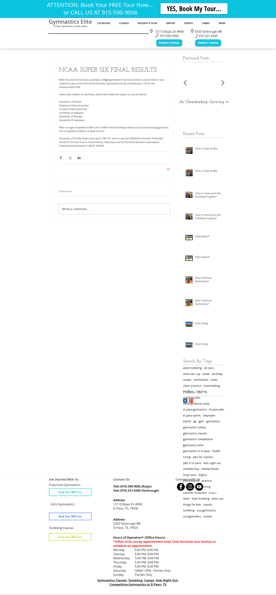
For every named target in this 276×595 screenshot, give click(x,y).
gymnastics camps (194, 427)
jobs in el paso (192, 463)
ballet (206, 374)
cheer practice (192, 386)
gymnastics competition (198, 439)
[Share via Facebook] (61, 158)
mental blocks (210, 469)
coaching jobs (191, 397)
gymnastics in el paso (196, 451)
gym (201, 421)
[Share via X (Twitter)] (70, 158)
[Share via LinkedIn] (79, 158)
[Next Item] (222, 83)
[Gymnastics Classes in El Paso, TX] (181, 487)
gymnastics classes (195, 433)
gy (195, 421)
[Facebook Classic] (185, 401)
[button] (104, 23)
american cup (191, 374)
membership (191, 469)
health (216, 451)
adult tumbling (192, 368)
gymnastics (213, 421)
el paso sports (192, 415)
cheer (214, 380)
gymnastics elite (193, 445)
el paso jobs (216, 409)
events (187, 421)
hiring (187, 457)
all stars (209, 368)
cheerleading (211, 386)
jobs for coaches (203, 457)
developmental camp (196, 403)
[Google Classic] (191, 401)
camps (187, 380)
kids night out (212, 463)
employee (209, 415)
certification (201, 380)
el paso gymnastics (195, 409)
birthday (217, 374)
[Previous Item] (185, 83)
